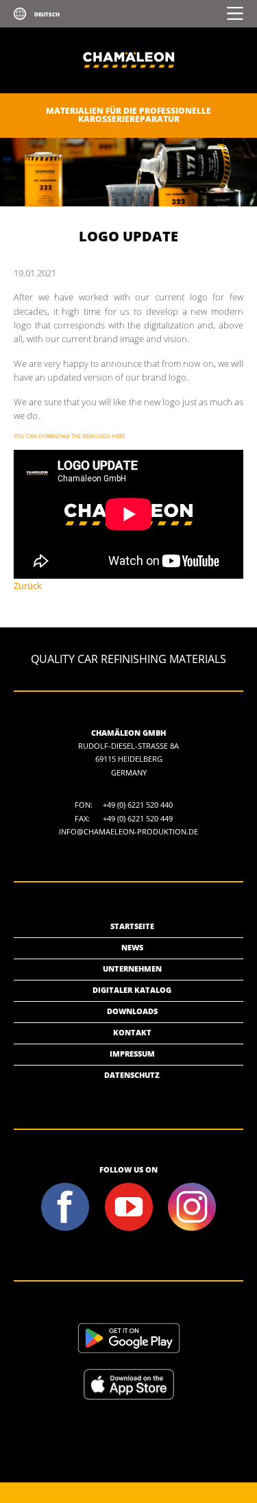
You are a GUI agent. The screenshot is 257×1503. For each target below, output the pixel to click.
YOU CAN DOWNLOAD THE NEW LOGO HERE (69, 436)
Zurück (28, 585)
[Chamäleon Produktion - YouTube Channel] (128, 1229)
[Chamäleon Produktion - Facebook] (65, 1229)
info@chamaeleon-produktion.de (128, 831)
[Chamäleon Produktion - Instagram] (192, 1229)
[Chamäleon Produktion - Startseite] (128, 90)
